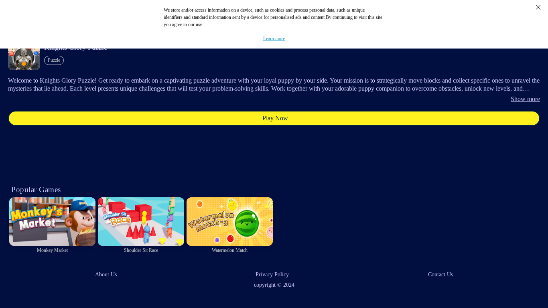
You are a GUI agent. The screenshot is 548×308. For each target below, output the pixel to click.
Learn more (274, 38)
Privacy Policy (272, 275)
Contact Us (440, 275)
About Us (106, 275)
